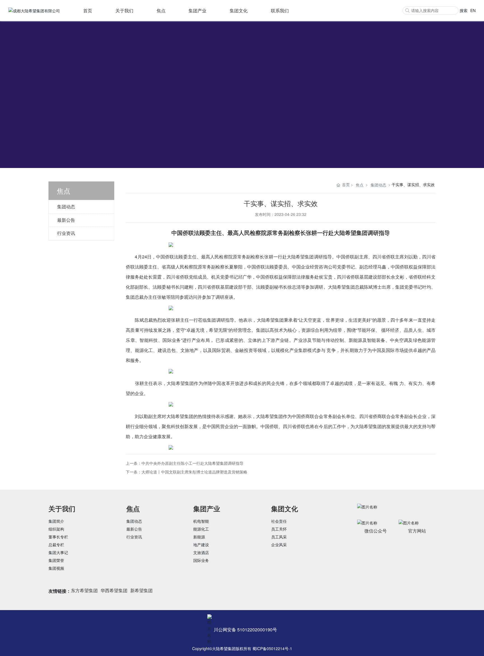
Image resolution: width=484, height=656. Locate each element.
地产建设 (201, 544)
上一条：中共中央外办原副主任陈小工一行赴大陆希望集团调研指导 (184, 463)
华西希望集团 (114, 590)
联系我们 (280, 10)
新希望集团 (141, 590)
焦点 (161, 10)
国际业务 (201, 560)
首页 (87, 10)
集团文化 (239, 10)
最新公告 (66, 220)
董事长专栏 (58, 537)
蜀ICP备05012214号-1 (272, 648)
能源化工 (201, 529)
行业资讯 (66, 233)
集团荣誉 (56, 560)
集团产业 (197, 10)
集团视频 (56, 568)
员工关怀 (279, 529)
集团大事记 (58, 552)
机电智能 (201, 521)
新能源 (199, 537)
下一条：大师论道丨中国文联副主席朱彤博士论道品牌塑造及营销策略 (186, 472)
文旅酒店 (201, 552)
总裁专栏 (56, 544)
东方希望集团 (84, 590)
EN (473, 10)
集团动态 (66, 206)
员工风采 (279, 537)
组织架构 (56, 529)
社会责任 (279, 521)
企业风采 (279, 544)
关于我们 (124, 10)
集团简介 (56, 521)
